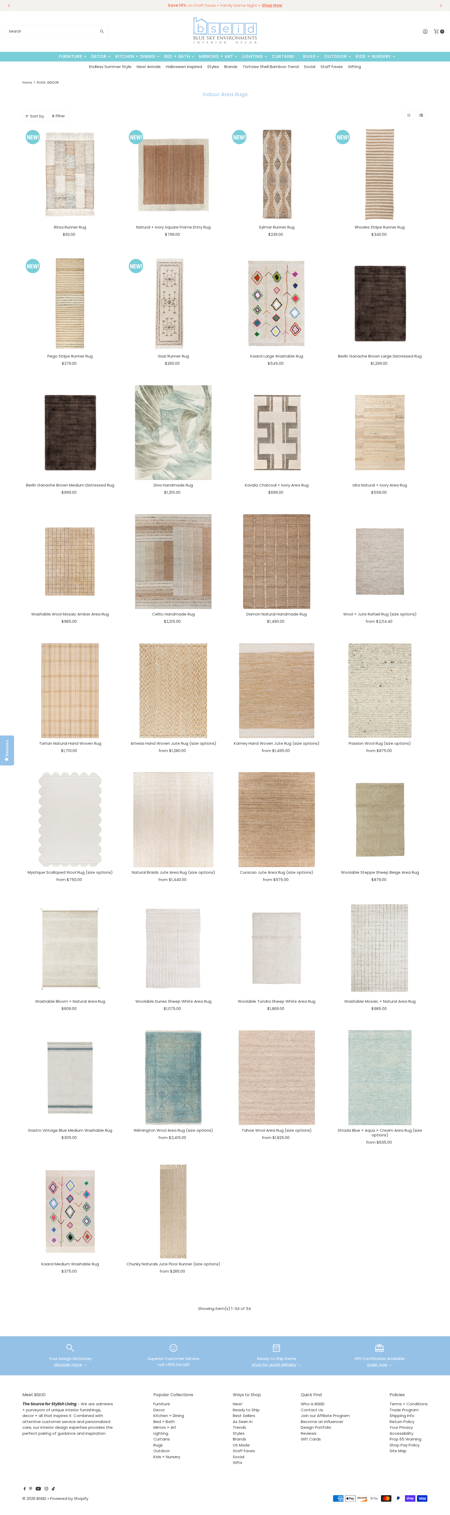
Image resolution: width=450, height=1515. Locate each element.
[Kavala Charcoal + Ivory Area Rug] (276, 433)
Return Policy (402, 1421)
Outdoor (335, 56)
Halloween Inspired (184, 66)
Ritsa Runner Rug (70, 227)
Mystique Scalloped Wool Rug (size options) (70, 872)
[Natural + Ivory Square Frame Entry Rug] (173, 174)
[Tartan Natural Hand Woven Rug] (70, 690)
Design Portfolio (316, 1427)
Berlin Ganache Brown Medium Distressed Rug (70, 485)
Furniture (70, 56)
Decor (99, 56)
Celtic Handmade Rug (173, 614)
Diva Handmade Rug (173, 485)
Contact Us (312, 1410)
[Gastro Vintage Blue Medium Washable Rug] (70, 1077)
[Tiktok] (53, 1489)
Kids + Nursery (373, 56)
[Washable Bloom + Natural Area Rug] (70, 948)
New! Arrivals (149, 66)
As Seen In (243, 1421)
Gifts (237, 1462)
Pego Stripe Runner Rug (70, 356)
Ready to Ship (246, 1410)
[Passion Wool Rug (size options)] (380, 690)
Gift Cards (311, 1439)
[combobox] (56, 31)
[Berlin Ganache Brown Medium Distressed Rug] (70, 433)
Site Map (398, 1451)
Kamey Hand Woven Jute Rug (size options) (277, 743)
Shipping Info (402, 1415)
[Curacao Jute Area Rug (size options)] (276, 819)
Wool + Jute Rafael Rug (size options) (380, 614)
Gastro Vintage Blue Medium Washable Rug (70, 1130)
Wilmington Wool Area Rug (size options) (173, 1130)
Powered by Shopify (69, 1498)
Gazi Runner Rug (173, 356)
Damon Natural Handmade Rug (276, 614)
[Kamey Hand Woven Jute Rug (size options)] (276, 690)
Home (27, 82)
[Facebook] (25, 1489)
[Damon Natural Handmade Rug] (276, 561)
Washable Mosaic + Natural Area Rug (380, 1001)
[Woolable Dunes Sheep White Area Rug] (173, 948)
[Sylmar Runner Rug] (276, 174)
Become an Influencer (322, 1421)
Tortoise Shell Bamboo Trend (271, 66)
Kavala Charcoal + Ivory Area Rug (277, 485)
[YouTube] (38, 1489)
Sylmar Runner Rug (277, 227)
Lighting (252, 56)
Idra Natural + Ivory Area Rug (380, 485)
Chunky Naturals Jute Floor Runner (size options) (173, 1264)
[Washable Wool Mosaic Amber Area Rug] (70, 561)
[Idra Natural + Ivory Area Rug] (380, 433)
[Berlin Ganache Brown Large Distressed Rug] (380, 303)
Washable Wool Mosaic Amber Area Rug (70, 614)
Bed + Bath (177, 56)
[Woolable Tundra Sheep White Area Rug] (276, 948)
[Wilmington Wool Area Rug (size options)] (173, 1077)
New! (237, 1404)
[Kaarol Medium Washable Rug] (70, 1211)
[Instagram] (46, 1489)
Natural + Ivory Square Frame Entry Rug (173, 227)
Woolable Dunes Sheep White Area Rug (173, 1001)
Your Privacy (401, 1427)
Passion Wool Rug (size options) (380, 743)
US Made (241, 1445)
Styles (213, 66)
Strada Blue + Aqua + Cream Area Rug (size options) (380, 1133)
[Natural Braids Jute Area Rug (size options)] (173, 819)
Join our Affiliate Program (325, 1415)
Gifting (354, 66)
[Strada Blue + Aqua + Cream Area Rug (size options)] (380, 1077)
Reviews (308, 1433)
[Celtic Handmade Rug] (173, 561)
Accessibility (401, 1433)
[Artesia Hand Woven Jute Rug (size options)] (173, 690)
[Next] (441, 5)
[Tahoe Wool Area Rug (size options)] (276, 1077)
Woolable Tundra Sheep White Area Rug (276, 1001)
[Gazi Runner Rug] (173, 303)
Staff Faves (332, 66)
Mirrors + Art (216, 56)
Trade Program (404, 1410)
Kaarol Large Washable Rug (276, 356)
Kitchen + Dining (135, 56)
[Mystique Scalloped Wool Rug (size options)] (70, 819)
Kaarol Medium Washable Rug (70, 1264)
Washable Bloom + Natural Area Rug (70, 1001)
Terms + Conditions (409, 1404)
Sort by (37, 116)
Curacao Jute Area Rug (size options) (276, 872)
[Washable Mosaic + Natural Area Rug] (380, 948)
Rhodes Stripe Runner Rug (380, 227)
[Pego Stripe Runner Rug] (70, 303)
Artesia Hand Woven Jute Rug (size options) (173, 743)
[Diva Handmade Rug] (173, 433)
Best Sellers (244, 1415)
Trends (239, 1427)
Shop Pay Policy (405, 1445)
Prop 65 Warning (405, 1439)
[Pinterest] (30, 1489)
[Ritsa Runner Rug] (70, 174)
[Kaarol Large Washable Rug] (276, 303)
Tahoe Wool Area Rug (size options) (277, 1130)
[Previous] (9, 5)
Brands (231, 66)
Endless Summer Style (110, 66)
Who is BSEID (312, 1404)
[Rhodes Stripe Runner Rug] (380, 174)
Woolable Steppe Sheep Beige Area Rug (380, 872)
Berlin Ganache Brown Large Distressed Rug (380, 356)
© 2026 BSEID (34, 1498)
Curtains (283, 56)
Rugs (309, 56)
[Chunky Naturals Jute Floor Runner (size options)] (173, 1211)
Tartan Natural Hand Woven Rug (70, 743)
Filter (60, 116)
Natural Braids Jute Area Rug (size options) (173, 872)
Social (309, 66)
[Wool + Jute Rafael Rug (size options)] (380, 561)
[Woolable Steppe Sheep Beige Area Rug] (380, 819)
